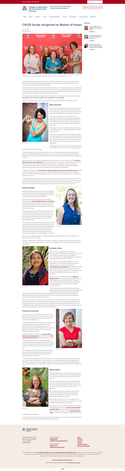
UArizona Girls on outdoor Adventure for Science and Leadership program (58, 170)
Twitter (79, 437)
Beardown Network (82, 444)
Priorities (37, 17)
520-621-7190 (53, 445)
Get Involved (73, 17)
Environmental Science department (59, 267)
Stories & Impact (83, 17)
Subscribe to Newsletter (83, 446)
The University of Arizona (74, 462)
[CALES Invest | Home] (35, 9)
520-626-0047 (54, 439)
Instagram (80, 439)
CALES (100, 7)
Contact (86, 7)
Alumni (64, 17)
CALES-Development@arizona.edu (59, 441)
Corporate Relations (54, 17)
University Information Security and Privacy (62, 460)
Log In (62, 469)
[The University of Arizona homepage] (32, 2)
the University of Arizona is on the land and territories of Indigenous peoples (57, 452)
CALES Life (93, 17)
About (30, 17)
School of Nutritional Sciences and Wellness (43, 201)
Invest (44, 17)
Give (93, 7)
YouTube (79, 442)
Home (25, 17)
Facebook (79, 441)
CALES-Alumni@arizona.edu (57, 447)
